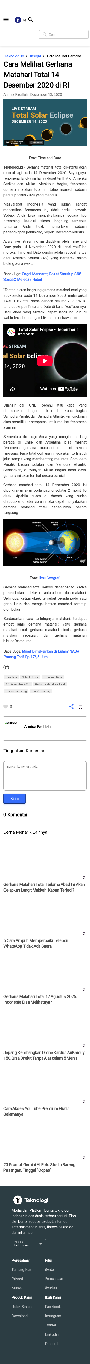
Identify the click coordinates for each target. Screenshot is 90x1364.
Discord (51, 1344)
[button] (6, 19)
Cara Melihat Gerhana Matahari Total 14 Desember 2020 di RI (67, 56)
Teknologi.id (14, 56)
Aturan (17, 1288)
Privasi (17, 1279)
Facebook (53, 1307)
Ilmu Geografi (49, 578)
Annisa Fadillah (15, 94)
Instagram (53, 1316)
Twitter (50, 1325)
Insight (35, 56)
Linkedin (52, 1334)
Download (20, 1316)
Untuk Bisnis (22, 1307)
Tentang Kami (22, 1269)
